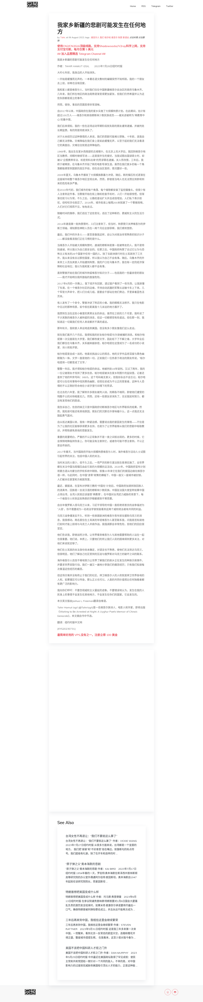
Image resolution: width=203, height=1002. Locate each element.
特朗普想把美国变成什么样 (82, 892)
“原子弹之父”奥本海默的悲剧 (83, 864)
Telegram (155, 6)
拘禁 (120, 37)
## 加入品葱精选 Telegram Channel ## (81, 53)
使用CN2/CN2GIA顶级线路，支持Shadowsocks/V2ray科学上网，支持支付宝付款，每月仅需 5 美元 (101, 47)
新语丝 (126, 37)
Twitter (169, 6)
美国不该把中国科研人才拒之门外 (86, 948)
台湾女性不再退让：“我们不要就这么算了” (91, 836)
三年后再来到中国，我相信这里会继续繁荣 (92, 920)
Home (133, 6)
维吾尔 (114, 37)
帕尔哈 (108, 37)
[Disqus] (101, 695)
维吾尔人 (95, 37)
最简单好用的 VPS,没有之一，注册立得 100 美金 (87, 635)
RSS (143, 6)
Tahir (62, 37)
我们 (102, 37)
